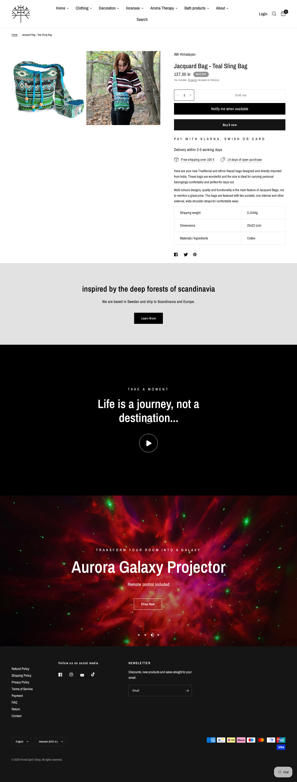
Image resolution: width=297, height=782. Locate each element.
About (220, 8)
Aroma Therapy (162, 8)
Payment (17, 695)
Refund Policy (20, 668)
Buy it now (230, 125)
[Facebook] (63, 674)
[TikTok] (96, 674)
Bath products (195, 8)
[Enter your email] (187, 690)
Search (142, 19)
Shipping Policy (21, 675)
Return (16, 709)
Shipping (192, 80)
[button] (148, 604)
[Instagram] (74, 674)
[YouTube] (85, 675)
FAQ (14, 702)
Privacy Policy (20, 682)
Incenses (133, 8)
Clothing (82, 8)
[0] (282, 14)
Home (60, 8)
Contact (16, 715)
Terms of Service (22, 688)
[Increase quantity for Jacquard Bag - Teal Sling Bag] (190, 95)
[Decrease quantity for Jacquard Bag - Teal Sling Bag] (177, 95)
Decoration (107, 8)
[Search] (274, 14)
